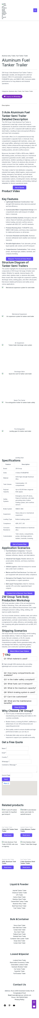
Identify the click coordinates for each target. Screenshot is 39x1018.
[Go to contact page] (34, 1006)
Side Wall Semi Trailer (19, 927)
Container (23, 919)
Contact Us (19, 984)
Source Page (6, 775)
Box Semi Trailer (19, 932)
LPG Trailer (19, 895)
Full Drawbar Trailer (19, 973)
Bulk (12, 919)
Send (6, 779)
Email (4, 752)
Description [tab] (6, 105)
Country (5, 757)
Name (4, 748)
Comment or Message (9, 765)
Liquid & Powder (19, 884)
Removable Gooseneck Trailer (19, 962)
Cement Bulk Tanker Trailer (19, 901)
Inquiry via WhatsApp (12, 96)
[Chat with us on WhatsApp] (34, 1002)
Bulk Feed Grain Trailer (19, 906)
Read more (7, 835)
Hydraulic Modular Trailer (19, 967)
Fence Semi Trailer (19, 925)
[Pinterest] (9, 1006)
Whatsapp (5, 761)
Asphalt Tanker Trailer (19, 890)
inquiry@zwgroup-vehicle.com (21, 995)
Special (24, 954)
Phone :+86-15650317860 (19, 997)
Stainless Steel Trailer (19, 899)
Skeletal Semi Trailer (19, 936)
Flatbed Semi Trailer (19, 934)
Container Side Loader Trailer (19, 938)
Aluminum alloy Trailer (8, 56)
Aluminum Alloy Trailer (19, 903)
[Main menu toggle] (35, 10)
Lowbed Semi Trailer (19, 960)
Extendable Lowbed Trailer (19, 964)
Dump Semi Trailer (19, 941)
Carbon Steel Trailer (19, 897)
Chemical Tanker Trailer (19, 892)
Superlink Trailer (19, 971)
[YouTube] (14, 1006)
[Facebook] (5, 1006)
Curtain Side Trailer (19, 930)
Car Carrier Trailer (19, 969)
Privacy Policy (19, 999)
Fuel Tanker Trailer (22, 56)
